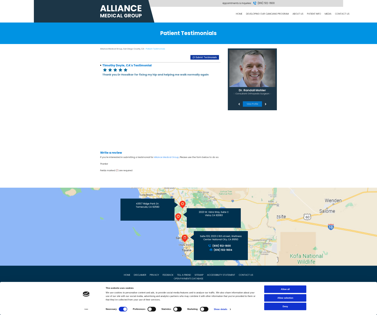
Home (239, 13)
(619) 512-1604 (223, 250)
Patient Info (314, 13)
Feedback (168, 275)
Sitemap (199, 275)
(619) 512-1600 (266, 3)
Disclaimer (140, 275)
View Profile (252, 103)
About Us (297, 13)
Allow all (285, 289)
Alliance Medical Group (166, 157)
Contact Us (342, 13)
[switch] (152, 309)
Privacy (154, 275)
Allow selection (285, 298)
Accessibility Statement (221, 275)
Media (328, 13)
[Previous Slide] (239, 103)
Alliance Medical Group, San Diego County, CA (122, 48)
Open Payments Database (188, 278)
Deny (285, 306)
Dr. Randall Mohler (252, 90)
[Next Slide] (265, 103)
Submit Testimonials (206, 57)
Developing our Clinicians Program (267, 13)
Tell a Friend (184, 275)
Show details (220, 309)
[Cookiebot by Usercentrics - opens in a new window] (86, 309)
